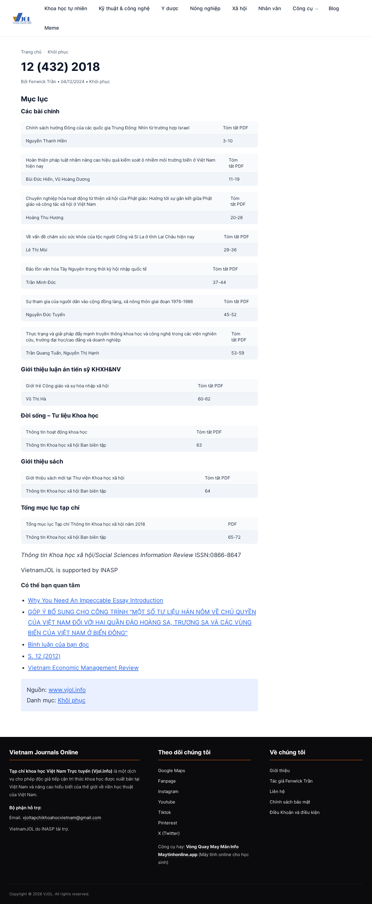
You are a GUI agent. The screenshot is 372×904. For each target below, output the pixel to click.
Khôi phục (58, 52)
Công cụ (303, 8)
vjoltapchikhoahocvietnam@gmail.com (62, 817)
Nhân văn (269, 8)
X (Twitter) (169, 833)
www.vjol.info (67, 689)
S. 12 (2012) (44, 656)
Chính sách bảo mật (290, 802)
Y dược (169, 8)
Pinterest (167, 823)
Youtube (166, 802)
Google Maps (171, 770)
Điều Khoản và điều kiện (295, 812)
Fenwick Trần (42, 81)
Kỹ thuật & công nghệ (124, 8)
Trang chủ (31, 52)
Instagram (168, 791)
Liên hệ (277, 791)
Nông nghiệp (205, 8)
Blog (334, 8)
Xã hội (239, 8)
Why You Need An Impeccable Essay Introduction (95, 600)
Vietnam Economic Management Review (83, 667)
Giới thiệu (280, 770)
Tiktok (164, 812)
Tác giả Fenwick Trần (291, 781)
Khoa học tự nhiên (65, 8)
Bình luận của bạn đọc (58, 644)
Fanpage (167, 781)
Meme (51, 28)
